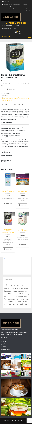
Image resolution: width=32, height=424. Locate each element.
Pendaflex (10, 301)
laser (12, 296)
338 (14, 285)
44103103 (22, 285)
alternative (6, 288)
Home (5, 8)
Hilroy (28, 294)
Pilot (15, 301)
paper (5, 301)
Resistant (24, 301)
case (26, 291)
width (21, 304)
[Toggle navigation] (29, 37)
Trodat (9, 304)
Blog (9, 8)
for (20, 294)
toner (5, 304)
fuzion (23, 294)
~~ (5, 306)
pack (22, 299)
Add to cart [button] (9, 203)
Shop (13, 8)
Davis (5, 294)
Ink (8, 296)
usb (14, 304)
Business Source (10, 291)
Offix (17, 299)
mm (25, 296)
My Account (5, 36)
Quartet (19, 301)
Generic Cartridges (16, 22)
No (5, 299)
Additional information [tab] (18, 104)
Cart (22, 8)
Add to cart (12, 89)
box (22, 288)
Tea (7, 95)
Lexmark (20, 296)
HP (5, 297)
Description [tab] (5, 104)
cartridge (21, 291)
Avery (12, 288)
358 (17, 285)
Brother (26, 288)
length (15, 296)
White (17, 304)
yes (25, 304)
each (10, 294)
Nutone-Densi (11, 299)
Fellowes (15, 294)
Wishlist (17, 8)
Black (17, 288)
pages (27, 299)
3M (11, 285)
